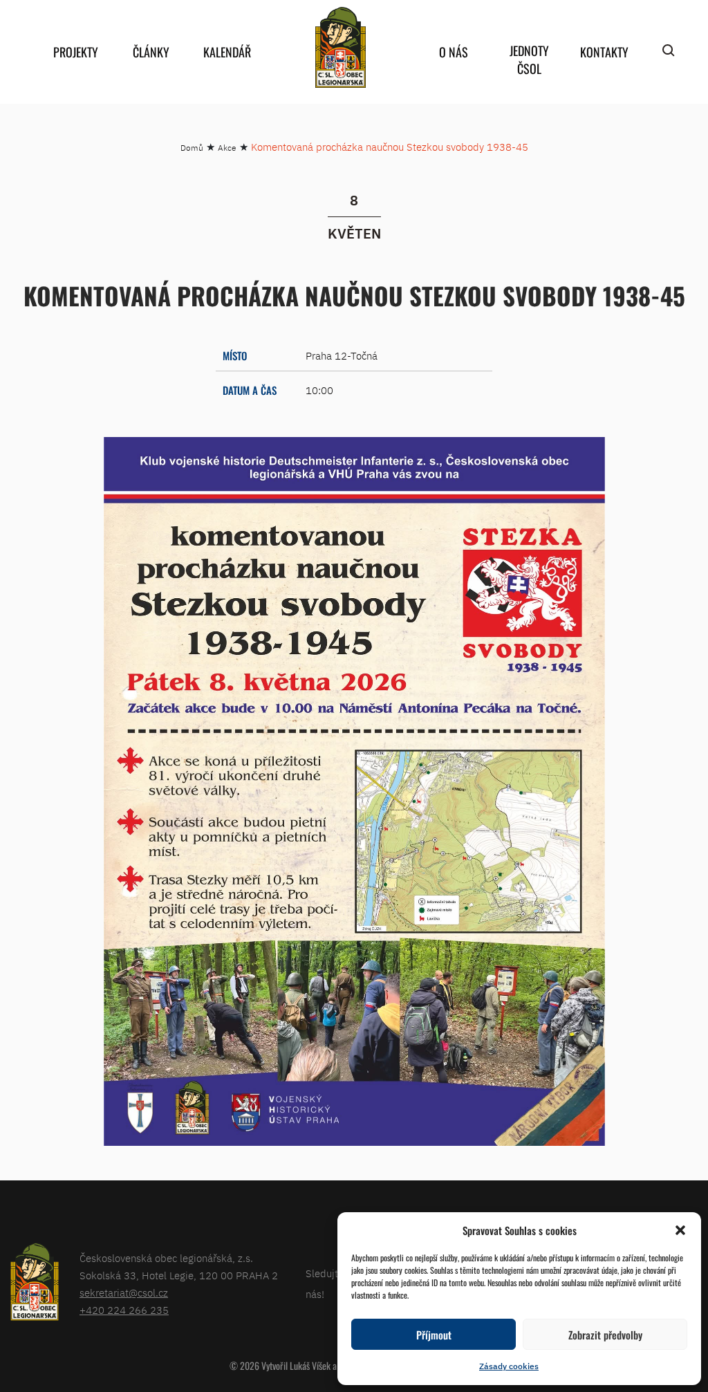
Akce (227, 147)
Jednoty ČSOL (529, 59)
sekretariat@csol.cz (124, 1292)
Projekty (75, 52)
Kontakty (604, 52)
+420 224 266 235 (124, 1310)
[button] (680, 1230)
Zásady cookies (509, 1366)
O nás (453, 52)
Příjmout (433, 1334)
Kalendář (227, 52)
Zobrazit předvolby (605, 1334)
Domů (191, 147)
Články (151, 52)
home (340, 47)
